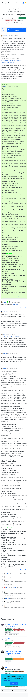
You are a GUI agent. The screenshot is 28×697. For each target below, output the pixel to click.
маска (7, 667)
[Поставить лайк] (20, 81)
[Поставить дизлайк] (25, 81)
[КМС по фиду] (2, 651)
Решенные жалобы (11, 20)
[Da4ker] (2, 624)
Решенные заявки (19, 659)
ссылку (14, 587)
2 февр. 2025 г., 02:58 (14, 646)
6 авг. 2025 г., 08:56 (13, 35)
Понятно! (14, 683)
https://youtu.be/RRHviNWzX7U (10, 337)
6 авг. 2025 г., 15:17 (12, 334)
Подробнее (6, 680)
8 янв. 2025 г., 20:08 (13, 663)
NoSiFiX (6, 86)
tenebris (7, 606)
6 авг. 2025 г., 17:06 (13, 86)
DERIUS (5, 311)
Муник (7, 639)
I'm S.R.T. (7, 601)
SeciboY (7, 587)
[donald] (2, 668)
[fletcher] (2, 639)
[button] (2, 694)
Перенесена (14, 18)
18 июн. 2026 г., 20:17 (14, 634)
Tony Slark (7, 592)
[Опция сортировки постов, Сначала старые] (3, 28)
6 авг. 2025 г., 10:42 (15, 302)
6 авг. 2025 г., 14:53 (12, 311)
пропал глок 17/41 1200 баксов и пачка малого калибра (13, 653)
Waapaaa (5, 35)
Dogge (4, 302)
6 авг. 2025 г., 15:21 (12, 353)
